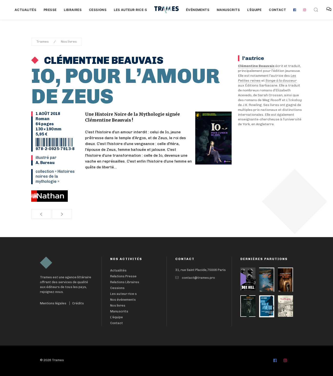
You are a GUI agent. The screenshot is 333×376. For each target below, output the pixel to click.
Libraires (73, 10)
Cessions (98, 10)
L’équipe (116, 317)
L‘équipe (254, 10)
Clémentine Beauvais (102, 60)
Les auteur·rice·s (130, 10)
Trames (42, 41)
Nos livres (69, 41)
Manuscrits (228, 10)
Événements (197, 10)
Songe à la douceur (281, 80)
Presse (50, 10)
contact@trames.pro (198, 278)
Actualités (25, 10)
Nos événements (123, 299)
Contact (277, 10)
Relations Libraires (124, 282)
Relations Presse (123, 276)
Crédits (78, 303)
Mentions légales (53, 303)
